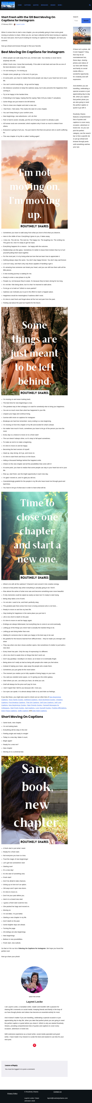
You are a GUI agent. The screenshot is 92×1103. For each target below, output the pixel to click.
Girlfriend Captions (30, 700)
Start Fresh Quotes (17, 708)
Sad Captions (30, 708)
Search (75, 17)
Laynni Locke (20, 24)
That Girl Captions (32, 702)
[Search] (90, 5)
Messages (44, 5)
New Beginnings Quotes (17, 705)
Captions (27, 5)
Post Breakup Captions (17, 702)
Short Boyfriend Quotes (46, 700)
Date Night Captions (39, 711)
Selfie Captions (23, 711)
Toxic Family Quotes (16, 700)
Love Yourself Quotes (43, 708)
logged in (17, 1069)
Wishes (52, 5)
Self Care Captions (47, 702)
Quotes (35, 5)
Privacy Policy (12, 1093)
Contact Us (58, 1092)
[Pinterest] (34, 1045)
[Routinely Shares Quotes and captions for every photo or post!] (8, 5)
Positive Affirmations (59, 708)
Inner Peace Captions (9, 711)
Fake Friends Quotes (34, 705)
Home (20, 5)
